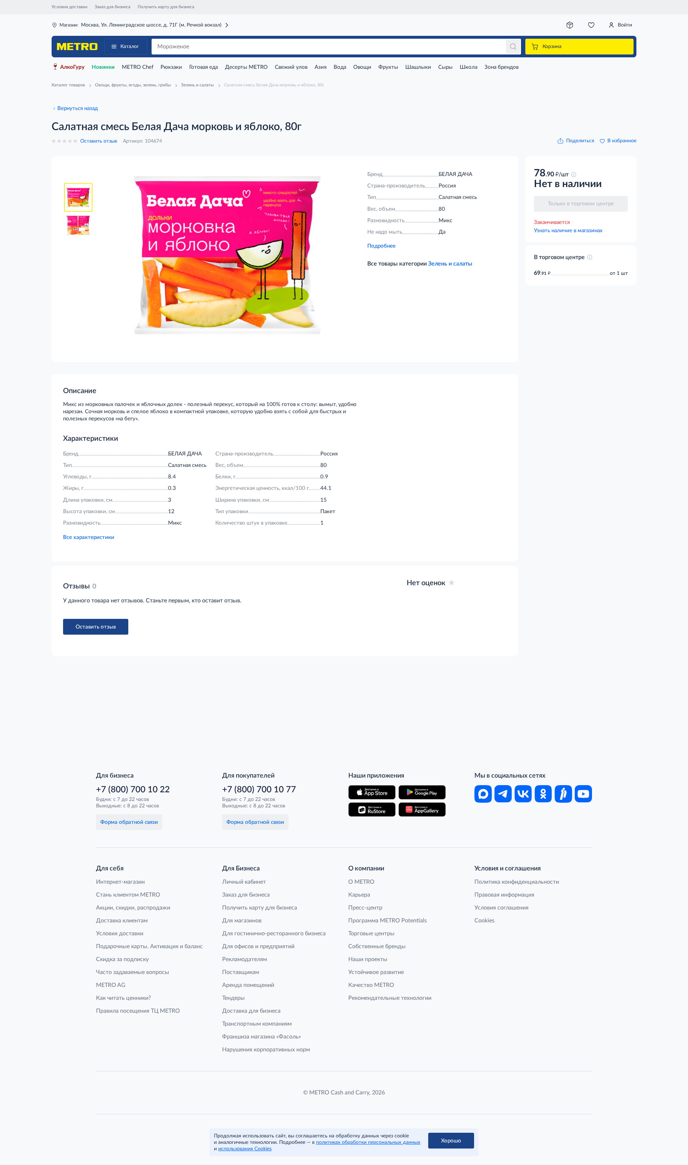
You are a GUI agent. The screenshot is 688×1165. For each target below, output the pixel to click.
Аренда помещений (248, 985)
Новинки (103, 67)
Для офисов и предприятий (258, 946)
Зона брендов (501, 67)
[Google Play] (422, 792)
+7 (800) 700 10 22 (133, 790)
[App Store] (372, 792)
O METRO (361, 882)
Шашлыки (418, 67)
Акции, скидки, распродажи (133, 908)
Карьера (359, 895)
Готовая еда (203, 67)
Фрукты (388, 67)
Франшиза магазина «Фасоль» (261, 1037)
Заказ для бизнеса (112, 7)
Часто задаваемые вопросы (132, 972)
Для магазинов (242, 920)
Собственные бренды (377, 946)
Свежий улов (291, 67)
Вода (340, 67)
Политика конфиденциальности (516, 882)
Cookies (484, 920)
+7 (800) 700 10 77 (259, 790)
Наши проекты (367, 959)
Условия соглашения (501, 908)
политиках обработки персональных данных (368, 1142)
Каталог (129, 46)
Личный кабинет (244, 882)
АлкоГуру (72, 67)
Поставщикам (240, 972)
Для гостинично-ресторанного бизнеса (274, 933)
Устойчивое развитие (376, 972)
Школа (468, 67)
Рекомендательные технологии (389, 998)
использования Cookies (245, 1148)
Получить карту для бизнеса (166, 7)
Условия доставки (69, 7)
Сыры (445, 67)
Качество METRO (371, 985)
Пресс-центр (365, 908)
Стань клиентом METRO (128, 895)
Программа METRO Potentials (387, 920)
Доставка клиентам (122, 920)
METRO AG (110, 985)
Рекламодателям (244, 959)
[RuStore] (372, 809)
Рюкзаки (171, 67)
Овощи (362, 67)
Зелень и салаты (450, 264)
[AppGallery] (422, 809)
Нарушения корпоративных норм (266, 1049)
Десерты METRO (246, 67)
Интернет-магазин (120, 882)
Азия (320, 67)
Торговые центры (371, 933)
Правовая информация (504, 895)
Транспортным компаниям (257, 1024)
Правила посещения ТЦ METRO (138, 1011)
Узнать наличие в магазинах (568, 230)
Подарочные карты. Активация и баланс (149, 946)
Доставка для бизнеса (251, 1011)
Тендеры (233, 998)
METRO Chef (137, 67)
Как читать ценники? (123, 998)
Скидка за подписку (122, 959)
